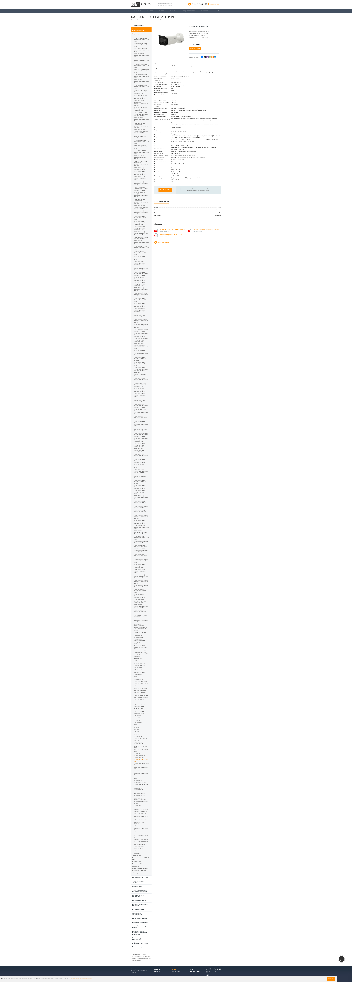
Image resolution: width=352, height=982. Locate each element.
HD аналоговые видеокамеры (137, 854)
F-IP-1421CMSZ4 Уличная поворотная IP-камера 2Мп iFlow (141, 248)
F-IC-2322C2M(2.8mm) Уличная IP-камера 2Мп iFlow (140, 476)
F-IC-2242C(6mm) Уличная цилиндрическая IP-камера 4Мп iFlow (141, 295)
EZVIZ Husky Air (138, 736)
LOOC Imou (137, 660)
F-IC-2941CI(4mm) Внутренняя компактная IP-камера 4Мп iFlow (140, 417)
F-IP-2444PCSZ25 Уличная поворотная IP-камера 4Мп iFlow (141, 40)
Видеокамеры (136, 34)
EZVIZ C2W (137, 720)
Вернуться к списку (163, 242)
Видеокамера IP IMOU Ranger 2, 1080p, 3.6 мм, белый (140, 647)
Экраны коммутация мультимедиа (138, 938)
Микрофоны (135, 866)
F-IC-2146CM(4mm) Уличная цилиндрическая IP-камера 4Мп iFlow (141, 289)
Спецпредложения (188, 11)
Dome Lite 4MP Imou (139, 665)
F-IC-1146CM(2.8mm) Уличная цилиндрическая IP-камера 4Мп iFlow (141, 487)
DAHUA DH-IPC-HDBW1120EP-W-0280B (140, 798)
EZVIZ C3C (136, 729)
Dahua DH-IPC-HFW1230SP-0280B (141, 747)
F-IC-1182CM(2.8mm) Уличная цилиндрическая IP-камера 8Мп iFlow (141, 369)
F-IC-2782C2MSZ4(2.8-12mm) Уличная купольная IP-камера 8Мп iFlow (141, 131)
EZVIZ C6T (136, 727)
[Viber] (207, 57)
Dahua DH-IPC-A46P (139, 851)
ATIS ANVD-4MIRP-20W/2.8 (141, 697)
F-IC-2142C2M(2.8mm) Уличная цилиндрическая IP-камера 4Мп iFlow (141, 379)
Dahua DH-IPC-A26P (139, 848)
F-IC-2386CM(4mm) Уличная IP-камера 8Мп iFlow (141, 238)
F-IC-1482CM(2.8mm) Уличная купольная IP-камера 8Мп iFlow (140, 359)
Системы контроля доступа (138, 881)
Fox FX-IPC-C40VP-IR (139, 711)
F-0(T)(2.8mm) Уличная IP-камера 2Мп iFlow (141, 616)
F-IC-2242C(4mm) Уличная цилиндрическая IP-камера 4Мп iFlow (141, 321)
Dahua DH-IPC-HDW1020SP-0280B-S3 (141, 739)
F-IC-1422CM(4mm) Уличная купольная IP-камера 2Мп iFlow (141, 561)
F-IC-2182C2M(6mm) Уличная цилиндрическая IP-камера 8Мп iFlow (141, 268)
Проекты (173, 11)
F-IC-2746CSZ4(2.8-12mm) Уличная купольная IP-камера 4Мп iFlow (140, 109)
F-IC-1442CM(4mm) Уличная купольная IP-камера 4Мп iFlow (141, 497)
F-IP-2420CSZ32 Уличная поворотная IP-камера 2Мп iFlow (141, 60)
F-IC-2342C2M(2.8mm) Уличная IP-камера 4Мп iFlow (140, 395)
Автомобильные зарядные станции (140, 926)
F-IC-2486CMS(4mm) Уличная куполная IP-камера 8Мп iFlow (139, 223)
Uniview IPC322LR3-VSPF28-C (141, 832)
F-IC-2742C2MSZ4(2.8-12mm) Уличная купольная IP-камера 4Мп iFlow (141, 189)
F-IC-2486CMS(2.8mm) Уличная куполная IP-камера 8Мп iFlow (139, 228)
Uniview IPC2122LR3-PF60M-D (141, 817)
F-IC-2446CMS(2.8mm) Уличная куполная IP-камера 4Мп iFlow (139, 310)
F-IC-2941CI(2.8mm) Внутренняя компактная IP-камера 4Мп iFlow (140, 429)
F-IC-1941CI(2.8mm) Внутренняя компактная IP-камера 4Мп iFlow (140, 532)
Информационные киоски (140, 943)
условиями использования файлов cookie (80, 978)
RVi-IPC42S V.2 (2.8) (139, 679)
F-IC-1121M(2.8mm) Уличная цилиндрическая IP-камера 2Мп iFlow (141, 606)
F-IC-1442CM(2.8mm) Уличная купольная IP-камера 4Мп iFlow (140, 502)
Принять (330, 978)
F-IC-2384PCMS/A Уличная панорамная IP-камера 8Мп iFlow (140, 136)
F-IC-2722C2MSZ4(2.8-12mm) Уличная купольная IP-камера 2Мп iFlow (141, 207)
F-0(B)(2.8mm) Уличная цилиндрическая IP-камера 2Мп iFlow (141, 620)
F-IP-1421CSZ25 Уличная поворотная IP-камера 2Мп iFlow (141, 76)
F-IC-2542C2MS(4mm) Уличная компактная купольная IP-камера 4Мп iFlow (141, 353)
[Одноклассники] (212, 57)
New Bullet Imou (138, 667)
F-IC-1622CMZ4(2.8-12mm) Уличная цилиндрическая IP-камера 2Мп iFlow (141, 435)
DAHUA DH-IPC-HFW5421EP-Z (141, 774)
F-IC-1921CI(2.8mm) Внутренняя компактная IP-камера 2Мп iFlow (140, 556)
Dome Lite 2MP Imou (139, 663)
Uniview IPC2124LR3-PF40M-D (141, 829)
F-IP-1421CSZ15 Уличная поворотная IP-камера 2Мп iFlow (141, 87)
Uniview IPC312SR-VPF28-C (141, 841)
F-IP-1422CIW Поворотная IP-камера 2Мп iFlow (141, 542)
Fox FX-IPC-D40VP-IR (139, 708)
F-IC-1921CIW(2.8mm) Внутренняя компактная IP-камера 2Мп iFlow (140, 547)
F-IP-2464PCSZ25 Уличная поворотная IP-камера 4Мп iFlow (141, 55)
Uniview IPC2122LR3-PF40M (141, 814)
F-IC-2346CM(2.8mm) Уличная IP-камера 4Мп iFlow (140, 300)
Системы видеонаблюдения (138, 29)
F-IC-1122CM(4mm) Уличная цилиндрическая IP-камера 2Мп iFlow (141, 582)
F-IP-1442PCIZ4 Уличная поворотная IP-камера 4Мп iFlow (141, 119)
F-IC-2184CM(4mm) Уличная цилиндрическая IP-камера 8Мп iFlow (141, 183)
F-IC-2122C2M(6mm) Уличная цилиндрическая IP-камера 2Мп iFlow (141, 471)
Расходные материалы (139, 900)
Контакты (204, 11)
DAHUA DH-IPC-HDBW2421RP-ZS (138, 789)
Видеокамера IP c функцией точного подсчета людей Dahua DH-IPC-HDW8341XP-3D (140, 626)
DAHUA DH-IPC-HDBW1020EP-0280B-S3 (140, 781)
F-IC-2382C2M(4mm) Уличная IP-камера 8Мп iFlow (140, 253)
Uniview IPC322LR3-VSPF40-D (141, 836)
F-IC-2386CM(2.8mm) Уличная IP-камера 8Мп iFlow (140, 218)
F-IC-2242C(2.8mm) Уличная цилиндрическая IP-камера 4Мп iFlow (141, 326)
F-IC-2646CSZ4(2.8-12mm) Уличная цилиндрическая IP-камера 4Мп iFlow (141, 114)
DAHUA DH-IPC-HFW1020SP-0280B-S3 (141, 785)
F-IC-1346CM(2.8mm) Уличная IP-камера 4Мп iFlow (140, 492)
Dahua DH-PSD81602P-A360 (141, 683)
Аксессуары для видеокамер (140, 868)
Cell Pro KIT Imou (138, 674)
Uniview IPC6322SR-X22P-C (141, 811)
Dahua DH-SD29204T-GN (140, 686)
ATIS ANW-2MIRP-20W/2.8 (140, 690)
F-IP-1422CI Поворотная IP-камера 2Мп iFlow (141, 551)
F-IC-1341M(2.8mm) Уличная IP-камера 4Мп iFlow (140, 591)
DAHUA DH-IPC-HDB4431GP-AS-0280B (141, 802)
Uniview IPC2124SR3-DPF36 (141, 809)
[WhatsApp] (210, 57)
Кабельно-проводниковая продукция (140, 905)
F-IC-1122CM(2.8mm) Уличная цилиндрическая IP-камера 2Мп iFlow (141, 576)
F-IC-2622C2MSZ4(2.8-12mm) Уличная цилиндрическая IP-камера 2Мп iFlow (141, 201)
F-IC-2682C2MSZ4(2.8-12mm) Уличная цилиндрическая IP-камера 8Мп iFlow (141, 125)
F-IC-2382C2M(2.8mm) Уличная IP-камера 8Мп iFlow (140, 258)
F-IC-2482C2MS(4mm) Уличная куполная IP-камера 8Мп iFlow (139, 284)
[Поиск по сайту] (218, 11)
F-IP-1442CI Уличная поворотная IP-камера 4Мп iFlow (141, 538)
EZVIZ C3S (136, 731)
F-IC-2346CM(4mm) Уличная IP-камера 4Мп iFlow (141, 330)
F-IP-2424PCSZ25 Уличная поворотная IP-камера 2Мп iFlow (141, 45)
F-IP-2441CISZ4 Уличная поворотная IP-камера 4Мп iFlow (141, 142)
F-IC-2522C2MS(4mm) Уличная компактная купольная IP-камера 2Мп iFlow (141, 423)
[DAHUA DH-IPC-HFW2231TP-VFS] (171, 39)
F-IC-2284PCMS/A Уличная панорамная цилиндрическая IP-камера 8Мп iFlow (141, 103)
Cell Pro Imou (137, 676)
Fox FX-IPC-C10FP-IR (139, 699)
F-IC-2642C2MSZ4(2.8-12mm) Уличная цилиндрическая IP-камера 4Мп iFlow (141, 194)
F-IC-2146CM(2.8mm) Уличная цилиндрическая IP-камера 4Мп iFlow (141, 305)
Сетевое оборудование (139, 918)
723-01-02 (199, 4)
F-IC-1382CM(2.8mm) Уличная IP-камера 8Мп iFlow (140, 364)
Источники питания (138, 909)
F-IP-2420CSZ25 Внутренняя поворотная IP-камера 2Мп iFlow (141, 71)
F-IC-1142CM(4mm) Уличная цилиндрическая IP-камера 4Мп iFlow (141, 517)
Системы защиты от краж (140, 877)
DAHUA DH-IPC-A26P (139, 757)
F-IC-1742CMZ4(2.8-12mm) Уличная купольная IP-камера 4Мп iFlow (141, 340)
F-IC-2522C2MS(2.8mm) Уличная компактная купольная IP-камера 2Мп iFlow (141, 411)
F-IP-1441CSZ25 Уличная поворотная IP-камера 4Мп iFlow (141, 66)
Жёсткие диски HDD (137, 873)
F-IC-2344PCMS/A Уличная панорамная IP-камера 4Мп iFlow (140, 157)
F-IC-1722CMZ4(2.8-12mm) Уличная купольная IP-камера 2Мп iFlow (141, 440)
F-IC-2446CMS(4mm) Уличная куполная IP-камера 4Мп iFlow (139, 315)
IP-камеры (136, 36)
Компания (137, 11)
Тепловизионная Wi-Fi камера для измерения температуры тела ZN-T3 (141, 652)
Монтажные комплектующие (140, 870)
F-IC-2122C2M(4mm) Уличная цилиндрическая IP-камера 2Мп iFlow (141, 455)
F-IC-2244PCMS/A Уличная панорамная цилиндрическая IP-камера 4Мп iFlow (141, 163)
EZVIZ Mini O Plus (138, 718)
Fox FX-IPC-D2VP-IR (139, 713)
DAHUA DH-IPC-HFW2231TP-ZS (141, 764)
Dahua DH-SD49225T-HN (140, 681)
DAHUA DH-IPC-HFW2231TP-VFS (141, 760)
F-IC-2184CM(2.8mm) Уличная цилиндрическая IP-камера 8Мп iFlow (141, 173)
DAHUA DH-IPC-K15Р (139, 795)
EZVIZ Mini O (137, 715)
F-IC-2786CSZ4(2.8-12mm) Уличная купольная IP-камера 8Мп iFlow (140, 92)
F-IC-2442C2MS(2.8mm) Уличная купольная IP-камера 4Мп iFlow (140, 385)
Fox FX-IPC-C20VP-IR (139, 706)
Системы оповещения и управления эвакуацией (139, 890)
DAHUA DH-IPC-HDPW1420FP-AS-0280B (140, 754)
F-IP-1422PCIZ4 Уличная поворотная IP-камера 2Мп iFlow (141, 147)
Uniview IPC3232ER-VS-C (140, 844)
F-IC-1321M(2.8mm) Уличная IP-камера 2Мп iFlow (140, 611)
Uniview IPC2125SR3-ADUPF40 (139, 823)
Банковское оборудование (140, 922)
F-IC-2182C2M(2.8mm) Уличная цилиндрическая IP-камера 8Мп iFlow (141, 274)
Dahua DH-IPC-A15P (139, 846)
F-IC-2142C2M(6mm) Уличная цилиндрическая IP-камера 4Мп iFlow (141, 406)
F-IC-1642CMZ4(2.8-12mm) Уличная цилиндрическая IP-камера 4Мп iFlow (141, 335)
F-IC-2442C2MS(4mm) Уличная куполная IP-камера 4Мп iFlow (139, 400)
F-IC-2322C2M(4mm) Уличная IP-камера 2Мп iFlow (140, 466)
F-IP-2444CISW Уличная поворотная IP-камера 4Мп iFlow (141, 152)
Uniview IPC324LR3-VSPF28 (141, 839)
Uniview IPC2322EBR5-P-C (140, 826)
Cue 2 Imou (137, 656)
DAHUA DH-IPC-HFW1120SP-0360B (141, 777)
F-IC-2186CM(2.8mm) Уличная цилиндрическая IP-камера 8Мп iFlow (141, 233)
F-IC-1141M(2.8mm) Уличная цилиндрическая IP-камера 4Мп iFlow (141, 596)
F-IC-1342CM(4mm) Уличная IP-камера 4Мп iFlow (141, 507)
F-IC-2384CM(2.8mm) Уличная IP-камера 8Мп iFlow (140, 178)
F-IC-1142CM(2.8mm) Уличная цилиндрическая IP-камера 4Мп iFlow (141, 522)
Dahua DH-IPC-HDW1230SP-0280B (141, 750)
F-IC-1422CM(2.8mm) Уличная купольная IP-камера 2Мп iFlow (140, 566)
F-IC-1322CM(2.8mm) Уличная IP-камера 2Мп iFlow (140, 571)
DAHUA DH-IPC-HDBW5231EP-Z (138, 806)
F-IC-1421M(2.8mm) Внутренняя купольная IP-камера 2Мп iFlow (141, 601)
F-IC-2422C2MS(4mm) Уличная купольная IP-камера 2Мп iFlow (140, 445)
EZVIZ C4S (136, 734)
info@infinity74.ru (213, 971)
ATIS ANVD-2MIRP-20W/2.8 (141, 695)
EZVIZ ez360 (137, 724)
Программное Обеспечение (139, 863)
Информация (176, 971)
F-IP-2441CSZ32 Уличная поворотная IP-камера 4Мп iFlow (141, 50)
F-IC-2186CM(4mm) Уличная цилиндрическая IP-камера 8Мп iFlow (141, 212)
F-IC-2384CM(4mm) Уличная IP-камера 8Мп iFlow (141, 168)
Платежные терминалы (139, 947)
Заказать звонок (214, 4)
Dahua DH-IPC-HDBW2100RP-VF (138, 743)
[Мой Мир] (215, 57)
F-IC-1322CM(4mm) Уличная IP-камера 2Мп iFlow (141, 586)
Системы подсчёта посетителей (138, 896)
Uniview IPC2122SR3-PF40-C (141, 820)
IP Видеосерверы (137, 861)
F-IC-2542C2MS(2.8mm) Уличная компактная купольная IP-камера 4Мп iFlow (141, 346)
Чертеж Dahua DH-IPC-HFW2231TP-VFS (171, 234)
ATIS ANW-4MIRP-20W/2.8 (140, 692)
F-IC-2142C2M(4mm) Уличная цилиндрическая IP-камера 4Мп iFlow (141, 390)
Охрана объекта (137, 886)
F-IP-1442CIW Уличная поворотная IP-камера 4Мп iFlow (141, 527)
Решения (157, 973)
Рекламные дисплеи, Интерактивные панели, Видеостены (139, 932)
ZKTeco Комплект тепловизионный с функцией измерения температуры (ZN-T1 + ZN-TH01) (141, 640)
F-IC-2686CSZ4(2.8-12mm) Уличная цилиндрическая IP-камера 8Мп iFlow (141, 97)
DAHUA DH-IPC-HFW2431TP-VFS (141, 768)
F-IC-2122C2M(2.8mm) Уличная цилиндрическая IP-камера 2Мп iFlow (141, 461)
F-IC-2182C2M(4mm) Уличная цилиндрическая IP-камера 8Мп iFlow (141, 279)
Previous (159, 39)
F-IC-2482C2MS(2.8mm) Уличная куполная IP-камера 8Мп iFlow (140, 263)
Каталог (150, 11)
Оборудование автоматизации (137, 913)
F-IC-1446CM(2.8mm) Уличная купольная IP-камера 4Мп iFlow (140, 482)
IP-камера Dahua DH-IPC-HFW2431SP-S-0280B (140, 792)
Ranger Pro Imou (138, 658)
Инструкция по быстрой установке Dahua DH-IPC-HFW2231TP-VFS (173, 229)
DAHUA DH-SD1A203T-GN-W (141, 771)
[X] (205, 57)
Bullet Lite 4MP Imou (139, 672)
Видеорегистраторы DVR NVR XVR (140, 858)
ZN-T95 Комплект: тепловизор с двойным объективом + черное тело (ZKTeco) (140, 633)
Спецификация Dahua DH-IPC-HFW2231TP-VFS (206, 229)
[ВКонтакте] (202, 57)
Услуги (161, 11)
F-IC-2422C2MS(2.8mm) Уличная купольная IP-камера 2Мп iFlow (140, 450)
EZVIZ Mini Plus (138, 722)
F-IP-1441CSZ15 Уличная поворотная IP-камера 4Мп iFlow (141, 81)
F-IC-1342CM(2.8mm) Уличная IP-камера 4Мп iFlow (140, 511)
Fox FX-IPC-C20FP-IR (139, 702)
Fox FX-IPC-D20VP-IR (139, 704)
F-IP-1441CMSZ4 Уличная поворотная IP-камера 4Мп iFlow (141, 242)
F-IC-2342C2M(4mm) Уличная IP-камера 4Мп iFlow (140, 374)
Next (183, 39)
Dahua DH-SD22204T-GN (140, 688)
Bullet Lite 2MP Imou (139, 670)
